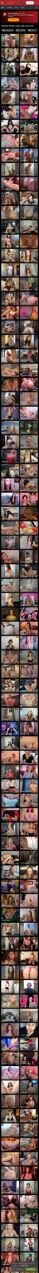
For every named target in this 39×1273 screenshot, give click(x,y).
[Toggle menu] (2, 2)
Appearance (9, 30)
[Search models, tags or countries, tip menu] (36, 7)
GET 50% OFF (13, 19)
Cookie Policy (24, 1265)
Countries (22, 30)
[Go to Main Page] (12, 3)
